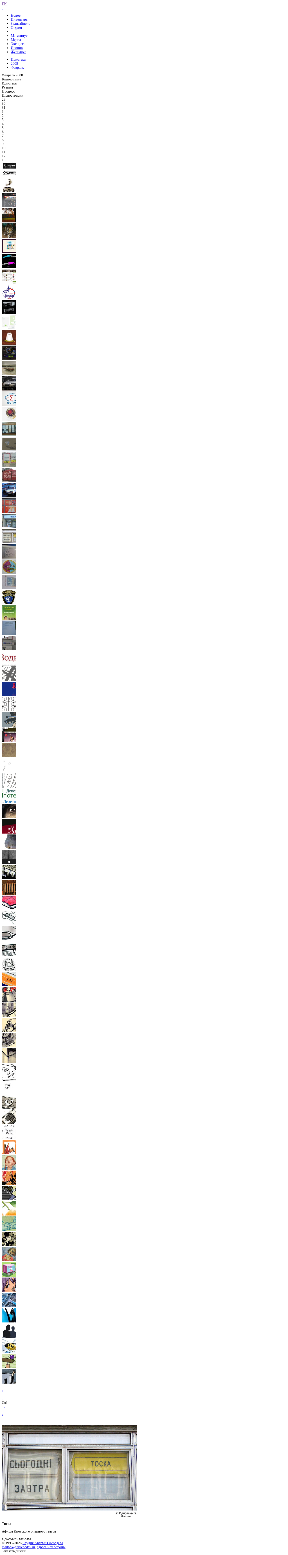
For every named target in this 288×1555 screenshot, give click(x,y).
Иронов (17, 48)
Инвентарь (19, 19)
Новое (15, 15)
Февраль (17, 67)
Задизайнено (20, 23)
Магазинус (19, 36)
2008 (14, 63)
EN (4, 4)
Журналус (18, 52)
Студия (16, 27)
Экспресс (18, 44)
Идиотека (18, 59)
